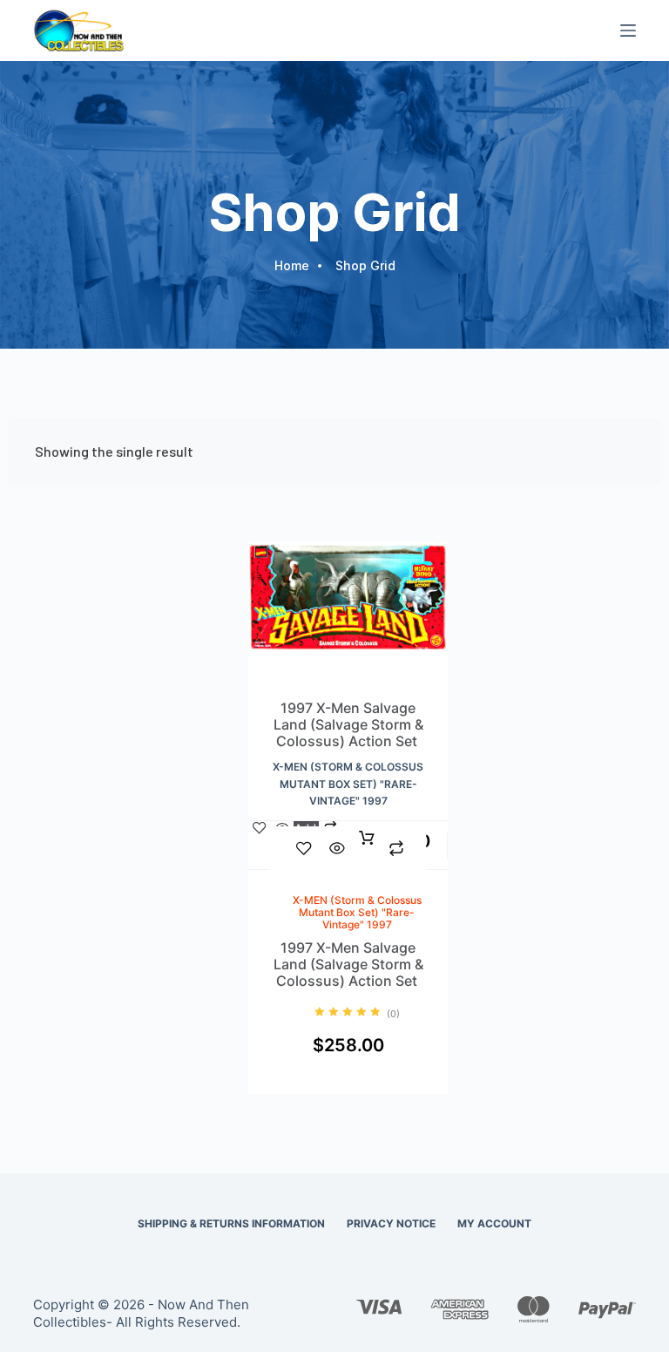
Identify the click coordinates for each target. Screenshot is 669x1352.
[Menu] (628, 30)
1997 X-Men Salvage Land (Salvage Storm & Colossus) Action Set (348, 725)
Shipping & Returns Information (231, 1223)
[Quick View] (337, 848)
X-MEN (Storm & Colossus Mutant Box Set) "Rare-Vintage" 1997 (348, 784)
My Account (494, 1223)
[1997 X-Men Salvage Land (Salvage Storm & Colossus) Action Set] (348, 620)
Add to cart (366, 848)
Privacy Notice (391, 1223)
